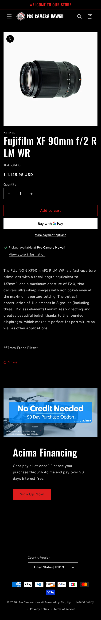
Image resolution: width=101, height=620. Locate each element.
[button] (9, 16)
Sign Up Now (32, 494)
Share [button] (13, 362)
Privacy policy (39, 609)
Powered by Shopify (57, 602)
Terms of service (64, 609)
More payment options (50, 235)
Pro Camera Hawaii (31, 602)
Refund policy (85, 602)
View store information (27, 254)
